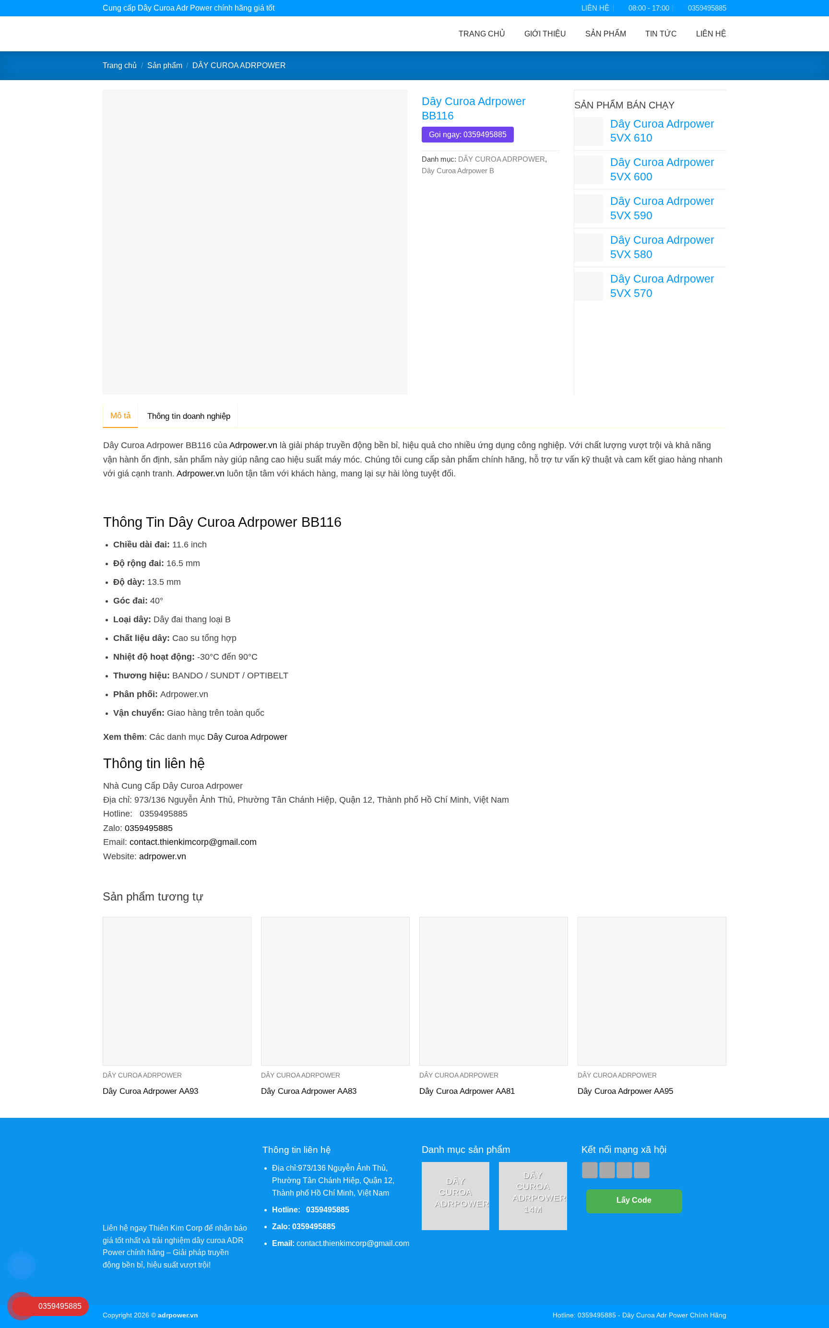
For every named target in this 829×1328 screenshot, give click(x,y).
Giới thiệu (545, 34)
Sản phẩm (605, 34)
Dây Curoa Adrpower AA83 (308, 1091)
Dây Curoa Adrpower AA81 (467, 1091)
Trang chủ (482, 34)
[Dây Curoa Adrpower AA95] (652, 991)
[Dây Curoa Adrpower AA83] (335, 991)
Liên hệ (711, 34)
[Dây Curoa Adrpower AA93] (177, 991)
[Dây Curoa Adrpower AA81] (494, 991)
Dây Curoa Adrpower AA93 (150, 1091)
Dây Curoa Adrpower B (458, 170)
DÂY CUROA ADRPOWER (239, 65)
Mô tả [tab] (120, 415)
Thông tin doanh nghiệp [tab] (188, 416)
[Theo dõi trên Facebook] (590, 1170)
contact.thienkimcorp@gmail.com (193, 842)
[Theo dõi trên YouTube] (642, 1170)
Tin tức (661, 34)
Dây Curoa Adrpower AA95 (625, 1091)
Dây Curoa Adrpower (247, 737)
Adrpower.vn (253, 445)
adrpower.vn (162, 856)
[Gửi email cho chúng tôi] (607, 1170)
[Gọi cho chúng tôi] (624, 1170)
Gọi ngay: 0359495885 (468, 134)
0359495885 (149, 828)
